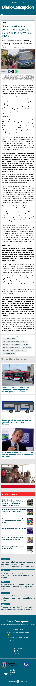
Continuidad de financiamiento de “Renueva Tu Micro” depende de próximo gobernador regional (15, 390)
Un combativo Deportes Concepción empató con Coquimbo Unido (14, 510)
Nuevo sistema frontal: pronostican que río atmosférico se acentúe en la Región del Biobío (17, 587)
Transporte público (9, 353)
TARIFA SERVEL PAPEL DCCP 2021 (19, 637)
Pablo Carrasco (8, 47)
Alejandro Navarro (9, 338)
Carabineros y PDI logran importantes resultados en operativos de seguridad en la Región (18, 598)
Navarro (25, 344)
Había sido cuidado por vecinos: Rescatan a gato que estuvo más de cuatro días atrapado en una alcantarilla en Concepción (14, 502)
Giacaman (24, 341)
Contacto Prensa (14, 643)
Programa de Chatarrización (11, 347)
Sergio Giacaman (21, 350)
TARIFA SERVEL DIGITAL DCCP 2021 (19, 635)
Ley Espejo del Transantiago (11, 344)
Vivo (18, 486)
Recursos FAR (27, 347)
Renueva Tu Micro (8, 350)
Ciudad (4, 559)
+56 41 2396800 (19, 629)
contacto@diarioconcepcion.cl (19, 632)
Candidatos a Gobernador (11, 341)
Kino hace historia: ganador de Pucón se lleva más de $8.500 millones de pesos (14, 520)
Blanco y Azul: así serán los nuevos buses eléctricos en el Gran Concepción (16, 422)
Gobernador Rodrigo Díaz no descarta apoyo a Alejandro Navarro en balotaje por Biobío (17, 454)
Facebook (19, 650)
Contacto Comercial (14, 640)
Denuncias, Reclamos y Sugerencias (18, 645)
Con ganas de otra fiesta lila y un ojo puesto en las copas (14, 529)
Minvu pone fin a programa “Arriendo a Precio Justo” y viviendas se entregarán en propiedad (17, 575)
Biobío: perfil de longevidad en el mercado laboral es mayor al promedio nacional (12, 539)
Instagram (19, 648)
